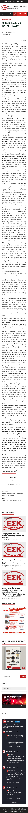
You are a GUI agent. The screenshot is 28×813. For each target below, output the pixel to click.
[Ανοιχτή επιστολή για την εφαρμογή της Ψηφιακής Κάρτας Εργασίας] (14, 524)
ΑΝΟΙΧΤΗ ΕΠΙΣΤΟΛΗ (17, 527)
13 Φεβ (14, 767)
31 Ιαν (14, 787)
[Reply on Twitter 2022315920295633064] (7, 782)
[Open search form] (11, 13)
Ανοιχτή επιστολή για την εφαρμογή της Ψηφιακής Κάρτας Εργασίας (13, 535)
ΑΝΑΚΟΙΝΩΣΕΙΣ (6, 19)
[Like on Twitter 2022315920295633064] (13, 782)
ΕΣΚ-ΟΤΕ (4, 30)
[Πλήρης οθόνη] (23, 706)
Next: (12, 499)
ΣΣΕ (13, 555)
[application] (14, 701)
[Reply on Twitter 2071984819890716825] (7, 746)
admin (3, 539)
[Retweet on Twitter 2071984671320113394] (10, 763)
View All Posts (14, 484)
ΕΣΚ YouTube (22, 13)
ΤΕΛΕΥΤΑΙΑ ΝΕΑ (7, 529)
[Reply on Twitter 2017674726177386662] (7, 798)
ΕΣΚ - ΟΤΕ (9, 732)
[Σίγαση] (21, 706)
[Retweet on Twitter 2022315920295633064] (10, 782)
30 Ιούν (14, 732)
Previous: (14, 493)
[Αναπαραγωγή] (4, 706)
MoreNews (12, 811)
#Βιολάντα (9, 794)
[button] (2, 13)
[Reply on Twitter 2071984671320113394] (7, 763)
